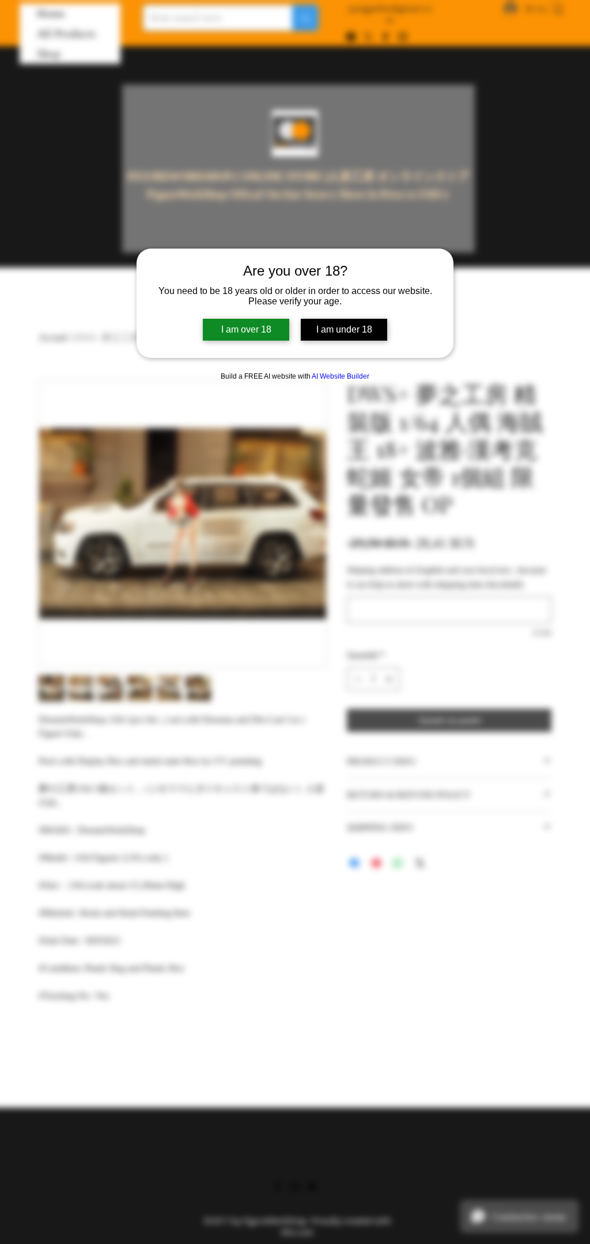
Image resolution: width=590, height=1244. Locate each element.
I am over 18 (246, 329)
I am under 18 (344, 329)
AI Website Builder (340, 376)
